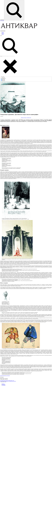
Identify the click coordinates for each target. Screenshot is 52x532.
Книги (3, 34)
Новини (3, 32)
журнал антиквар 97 (7, 375)
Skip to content (2, 20)
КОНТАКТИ (3, 384)
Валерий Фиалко (2, 375)
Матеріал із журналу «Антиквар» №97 (26, 117)
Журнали (3, 33)
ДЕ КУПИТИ (3, 385)
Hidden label (3, 77)
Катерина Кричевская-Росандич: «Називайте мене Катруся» (8, 381)
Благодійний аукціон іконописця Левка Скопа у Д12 (7, 380)
